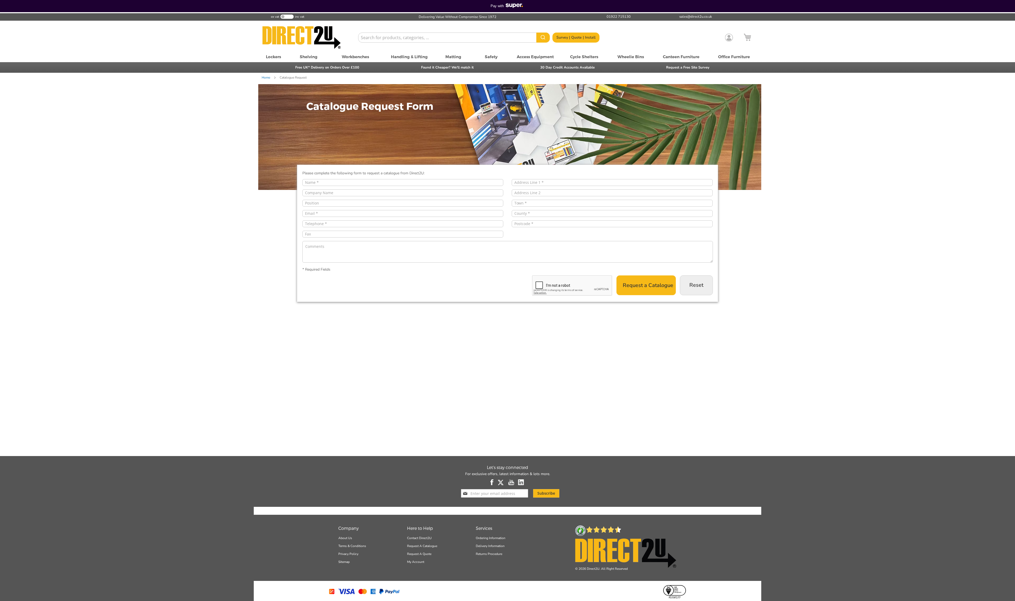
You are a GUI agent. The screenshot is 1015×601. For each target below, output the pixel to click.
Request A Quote (419, 554)
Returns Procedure (489, 554)
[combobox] (454, 38)
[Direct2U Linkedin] (521, 482)
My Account (415, 562)
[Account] (729, 38)
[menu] (507, 57)
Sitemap (344, 562)
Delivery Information (490, 546)
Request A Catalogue (422, 546)
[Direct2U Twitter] (501, 482)
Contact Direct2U (419, 538)
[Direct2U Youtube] (511, 482)
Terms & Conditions (352, 546)
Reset (696, 285)
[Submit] (543, 38)
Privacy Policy (348, 554)
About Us (345, 538)
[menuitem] (273, 57)
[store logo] (308, 37)
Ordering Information (490, 538)
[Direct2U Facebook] (492, 482)
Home (266, 77)
